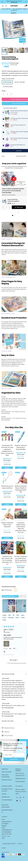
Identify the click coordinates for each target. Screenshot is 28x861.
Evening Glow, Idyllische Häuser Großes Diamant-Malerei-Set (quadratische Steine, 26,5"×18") (20, 527)
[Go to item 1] (8, 605)
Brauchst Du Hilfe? (21, 156)
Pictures (4, 617)
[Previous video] (9, 212)
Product (17, 617)
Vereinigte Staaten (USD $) (9, 843)
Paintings (4, 615)
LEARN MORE (14, 2)
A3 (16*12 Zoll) (7, 82)
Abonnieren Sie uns (7, 780)
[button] (5, 63)
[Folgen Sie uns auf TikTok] (20, 800)
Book (10, 615)
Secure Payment (8, 735)
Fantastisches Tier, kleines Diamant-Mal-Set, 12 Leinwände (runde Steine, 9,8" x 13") (7, 560)
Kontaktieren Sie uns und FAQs (7, 790)
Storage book (11, 617)
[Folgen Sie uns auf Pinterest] (23, 797)
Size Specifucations (8, 674)
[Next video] (18, 212)
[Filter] (21, 596)
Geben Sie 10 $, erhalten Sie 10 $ (19, 774)
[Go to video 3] (15, 215)
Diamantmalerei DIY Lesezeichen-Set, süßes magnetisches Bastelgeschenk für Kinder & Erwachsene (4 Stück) (7, 450)
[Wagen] (25, 6)
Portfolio (23, 617)
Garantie (4, 794)
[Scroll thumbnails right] (24, 606)
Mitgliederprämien (20, 778)
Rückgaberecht (6, 797)
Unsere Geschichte (7, 772)
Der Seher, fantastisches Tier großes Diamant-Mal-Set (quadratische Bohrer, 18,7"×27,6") (21, 559)
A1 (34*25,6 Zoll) (7, 86)
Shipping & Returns (9, 728)
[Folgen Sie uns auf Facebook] (17, 797)
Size (13, 615)
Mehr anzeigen (13, 660)
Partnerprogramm (20, 781)
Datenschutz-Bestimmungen (6, 806)
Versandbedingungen (7, 801)
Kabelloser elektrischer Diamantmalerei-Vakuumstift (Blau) (21, 447)
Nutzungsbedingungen (7, 811)
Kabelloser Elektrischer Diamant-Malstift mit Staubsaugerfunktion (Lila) (21, 489)
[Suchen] (6, 6)
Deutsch (20, 843)
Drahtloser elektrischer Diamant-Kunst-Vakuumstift (7, 524)
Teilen (3, 156)
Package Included (7, 721)
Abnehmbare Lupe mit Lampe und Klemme (7, 487)
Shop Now (14, 12)
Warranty (6, 731)
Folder (18, 615)
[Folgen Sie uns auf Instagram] (20, 797)
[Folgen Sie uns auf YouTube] (17, 800)
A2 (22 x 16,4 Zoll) (20, 82)
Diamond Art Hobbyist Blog (5, 776)
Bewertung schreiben (8, 596)
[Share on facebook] (4, 652)
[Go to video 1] (12, 215)
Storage (4, 619)
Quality (22, 615)
